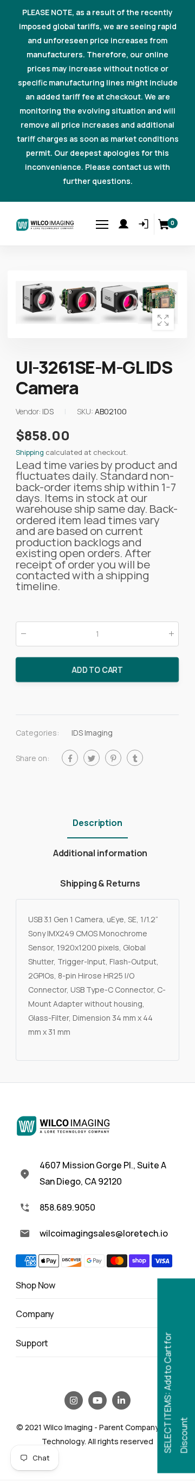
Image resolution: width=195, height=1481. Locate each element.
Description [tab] (97, 823)
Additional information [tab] (100, 853)
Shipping (30, 452)
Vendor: (29, 411)
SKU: (86, 411)
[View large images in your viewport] (163, 319)
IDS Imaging (92, 733)
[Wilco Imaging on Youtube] (97, 1400)
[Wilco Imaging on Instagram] (73, 1400)
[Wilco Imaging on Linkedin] (121, 1400)
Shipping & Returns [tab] (100, 883)
